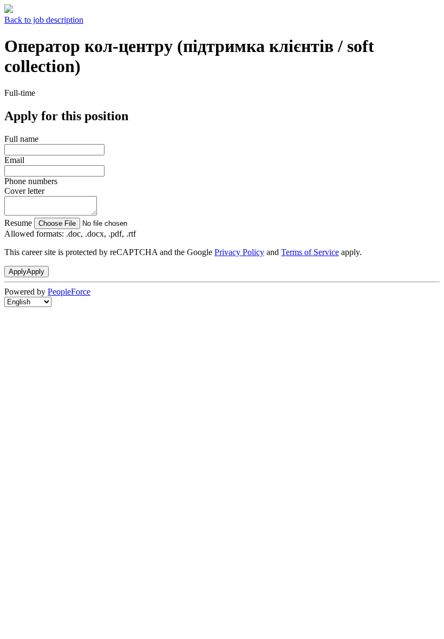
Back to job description (43, 19)
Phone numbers (30, 181)
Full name (21, 139)
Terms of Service (310, 252)
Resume (18, 222)
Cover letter (24, 190)
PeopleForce (69, 291)
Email (14, 160)
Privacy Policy (239, 252)
